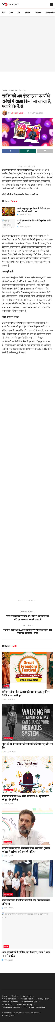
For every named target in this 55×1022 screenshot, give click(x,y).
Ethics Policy (7, 1004)
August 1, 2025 (9, 700)
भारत (11, 12)
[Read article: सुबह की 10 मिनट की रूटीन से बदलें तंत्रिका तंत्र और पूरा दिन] (27, 722)
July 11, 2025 (8, 856)
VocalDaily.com (8, 1015)
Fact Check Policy (24, 1004)
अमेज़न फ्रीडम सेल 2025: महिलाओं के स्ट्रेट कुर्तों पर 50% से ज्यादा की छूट (25, 693)
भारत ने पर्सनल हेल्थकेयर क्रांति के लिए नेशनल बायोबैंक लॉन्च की (26, 901)
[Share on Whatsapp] (27, 151)
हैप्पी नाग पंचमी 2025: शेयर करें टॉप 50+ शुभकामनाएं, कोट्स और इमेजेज (25, 797)
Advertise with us (9, 998)
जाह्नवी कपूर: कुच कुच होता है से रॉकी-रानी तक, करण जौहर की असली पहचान (33, 210)
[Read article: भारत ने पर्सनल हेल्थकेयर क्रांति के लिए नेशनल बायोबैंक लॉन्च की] (27, 878)
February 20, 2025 (35, 112)
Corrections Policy (29, 1001)
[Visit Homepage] (10, 4)
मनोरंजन (38, 12)
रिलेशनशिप (22, 90)
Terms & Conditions (10, 1001)
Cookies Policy (26, 998)
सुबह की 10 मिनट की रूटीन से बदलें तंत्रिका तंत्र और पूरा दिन (27, 745)
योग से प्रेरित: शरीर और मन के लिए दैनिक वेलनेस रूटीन (34, 222)
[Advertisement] (27, 44)
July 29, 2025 (8, 804)
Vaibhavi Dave (17, 112)
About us (14, 995)
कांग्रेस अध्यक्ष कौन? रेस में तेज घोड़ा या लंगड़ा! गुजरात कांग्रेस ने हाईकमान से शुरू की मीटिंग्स (26, 849)
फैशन (6, 686)
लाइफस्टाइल (50, 12)
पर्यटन (6, 946)
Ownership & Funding (11, 1007)
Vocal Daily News (15, 1012)
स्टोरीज (27, 12)
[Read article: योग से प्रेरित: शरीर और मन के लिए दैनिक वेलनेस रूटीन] (8, 223)
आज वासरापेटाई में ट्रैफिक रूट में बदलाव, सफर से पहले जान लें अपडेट (26, 954)
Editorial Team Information (34, 1007)
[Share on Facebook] (10, 151)
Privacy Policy (43, 998)
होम (3, 12)
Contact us (27, 995)
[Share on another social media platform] (45, 151)
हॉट (19, 12)
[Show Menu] (51, 4)
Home (4, 90)
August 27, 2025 (24, 214)
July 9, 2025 (8, 908)
